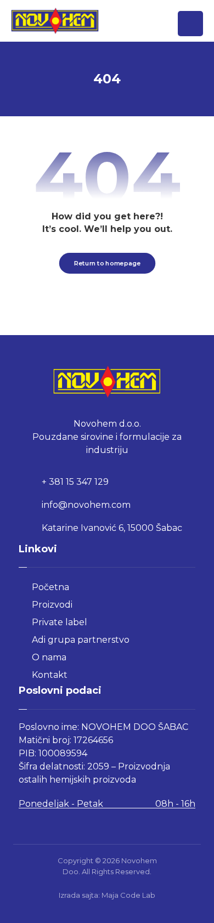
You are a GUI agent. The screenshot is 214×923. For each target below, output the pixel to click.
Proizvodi (52, 604)
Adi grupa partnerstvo (80, 640)
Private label (59, 622)
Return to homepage (107, 263)
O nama (49, 657)
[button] (190, 23)
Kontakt (49, 675)
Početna (50, 587)
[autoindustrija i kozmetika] (55, 20)
